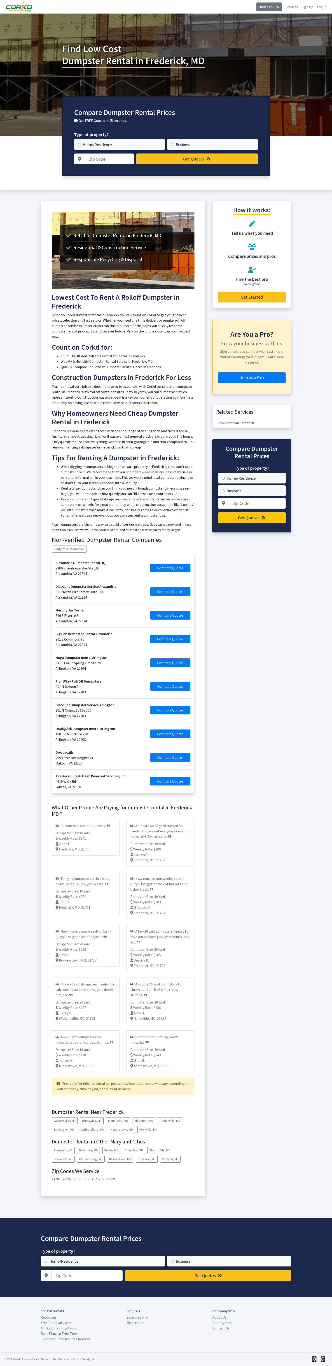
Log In (322, 7)
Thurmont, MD (144, 1121)
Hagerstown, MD (122, 1129)
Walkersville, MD (65, 1121)
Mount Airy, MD (118, 1121)
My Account (135, 1322)
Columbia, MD (134, 1150)
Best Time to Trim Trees (59, 1333)
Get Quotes (194, 159)
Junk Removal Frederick (235, 422)
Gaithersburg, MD (92, 1129)
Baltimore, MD (88, 1150)
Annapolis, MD (63, 1150)
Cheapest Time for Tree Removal (66, 1339)
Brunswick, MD (92, 1121)
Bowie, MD (111, 1150)
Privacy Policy (30, 1359)
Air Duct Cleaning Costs (59, 1328)
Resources (48, 1317)
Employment (222, 1322)
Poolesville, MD (170, 1121)
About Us (219, 1317)
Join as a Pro (269, 7)
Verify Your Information (69, 549)
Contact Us (220, 1328)
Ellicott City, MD (160, 1150)
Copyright (64, 1359)
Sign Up (307, 7)
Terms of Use (48, 1359)
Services (291, 7)
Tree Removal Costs (56, 1322)
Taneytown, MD (64, 1129)
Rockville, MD (148, 1129)
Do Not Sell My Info (84, 1359)
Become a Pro (137, 1317)
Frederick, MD (63, 1159)
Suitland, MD (170, 1159)
